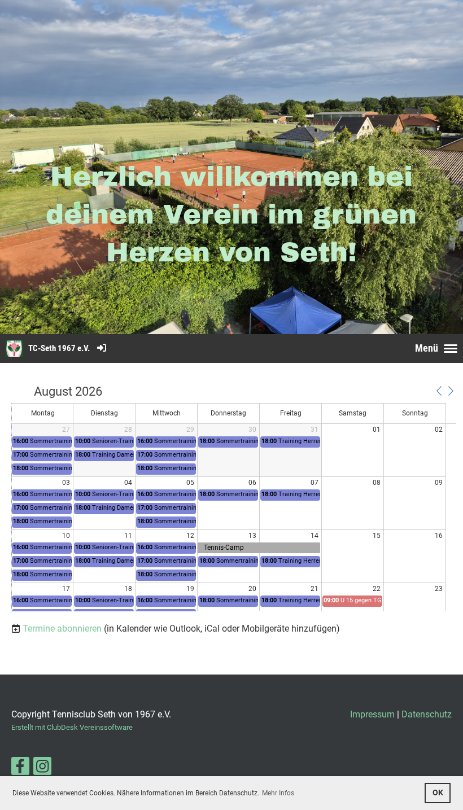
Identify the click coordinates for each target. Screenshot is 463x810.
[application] (233, 498)
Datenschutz (426, 714)
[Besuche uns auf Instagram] (42, 769)
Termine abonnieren (62, 628)
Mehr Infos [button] (278, 793)
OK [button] (438, 793)
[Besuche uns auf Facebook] (20, 769)
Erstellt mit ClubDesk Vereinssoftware (72, 727)
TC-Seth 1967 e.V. (59, 348)
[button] (438, 391)
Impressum (372, 714)
